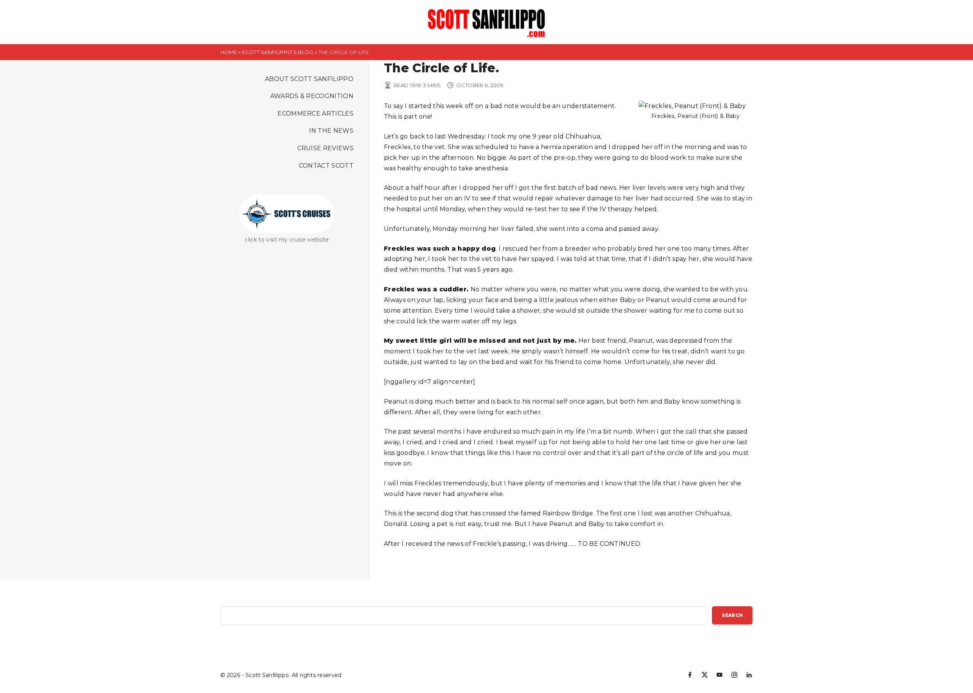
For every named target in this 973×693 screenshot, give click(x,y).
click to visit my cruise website (287, 239)
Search (732, 615)
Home (228, 52)
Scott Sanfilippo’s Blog (277, 52)
